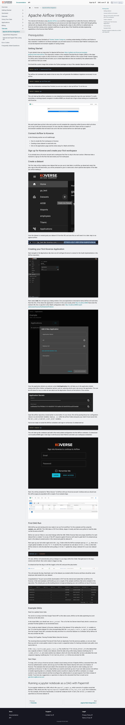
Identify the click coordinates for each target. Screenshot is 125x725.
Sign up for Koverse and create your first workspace (111, 16)
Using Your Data (7, 19)
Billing (4, 25)
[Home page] (29, 7)
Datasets (4, 16)
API (29, 2)
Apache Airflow (52, 21)
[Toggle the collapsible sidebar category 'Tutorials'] (23, 28)
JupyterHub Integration (10, 35)
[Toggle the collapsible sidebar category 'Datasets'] (23, 16)
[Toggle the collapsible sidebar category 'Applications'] (23, 22)
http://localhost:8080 (81, 303)
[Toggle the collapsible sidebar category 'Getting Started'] (23, 10)
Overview (4, 7)
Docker (52, 39)
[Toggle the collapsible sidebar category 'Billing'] (23, 25)
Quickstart (5, 13)
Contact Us (49, 715)
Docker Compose (60, 39)
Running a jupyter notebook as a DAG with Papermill (111, 31)
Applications (6, 22)
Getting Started (6, 10)
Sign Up (91, 2)
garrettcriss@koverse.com (36, 677)
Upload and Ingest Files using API (12, 38)
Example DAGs (107, 28)
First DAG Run (107, 26)
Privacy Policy (86, 715)
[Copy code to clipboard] (96, 69)
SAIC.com (101, 2)
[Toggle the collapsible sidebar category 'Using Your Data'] (23, 19)
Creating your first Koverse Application (110, 22)
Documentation (21, 2)
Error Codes (5, 42)
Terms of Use (86, 718)
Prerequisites (105, 8)
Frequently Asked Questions (10, 45)
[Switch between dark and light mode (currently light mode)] (108, 2)
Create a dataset (108, 19)
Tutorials (4, 28)
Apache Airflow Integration (11, 31)
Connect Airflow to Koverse (110, 13)
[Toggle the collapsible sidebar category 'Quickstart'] (23, 13)
